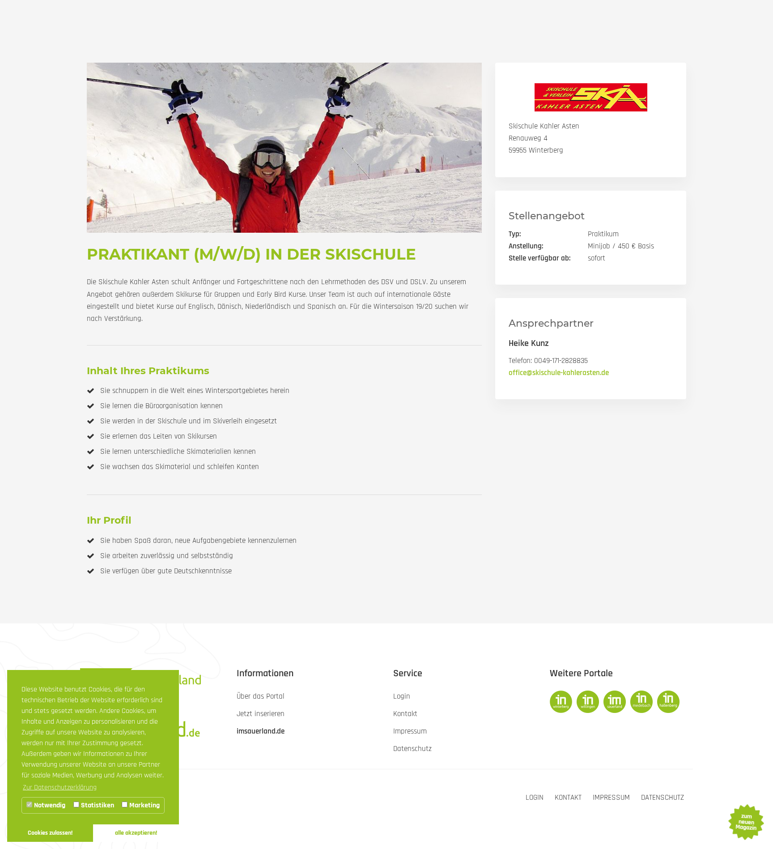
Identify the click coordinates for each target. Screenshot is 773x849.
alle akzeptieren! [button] (136, 833)
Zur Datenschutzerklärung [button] (60, 787)
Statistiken (96, 805)
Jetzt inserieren (261, 714)
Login (535, 797)
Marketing (143, 805)
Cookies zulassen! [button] (50, 833)
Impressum (611, 797)
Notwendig (48, 805)
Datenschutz (662, 797)
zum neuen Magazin (745, 822)
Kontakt (568, 797)
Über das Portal (261, 696)
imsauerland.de (261, 731)
